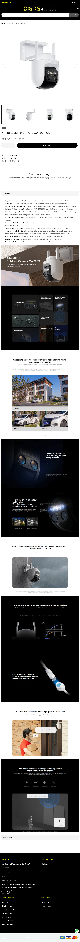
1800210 (5, 867)
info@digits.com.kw (8, 881)
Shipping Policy (6, 906)
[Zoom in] (75, 31)
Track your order (7, 925)
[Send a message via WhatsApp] (76, 931)
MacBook (44, 864)
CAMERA (13, 158)
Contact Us (45, 902)
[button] (75, 66)
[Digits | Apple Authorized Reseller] (40, 9)
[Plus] (12, 145)
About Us (4, 902)
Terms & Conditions (8, 921)
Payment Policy (6, 913)
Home (3, 23)
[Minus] (4, 145)
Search (73, 15)
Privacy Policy (6, 917)
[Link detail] (3, 892)
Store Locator (46, 906)
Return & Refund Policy (9, 910)
